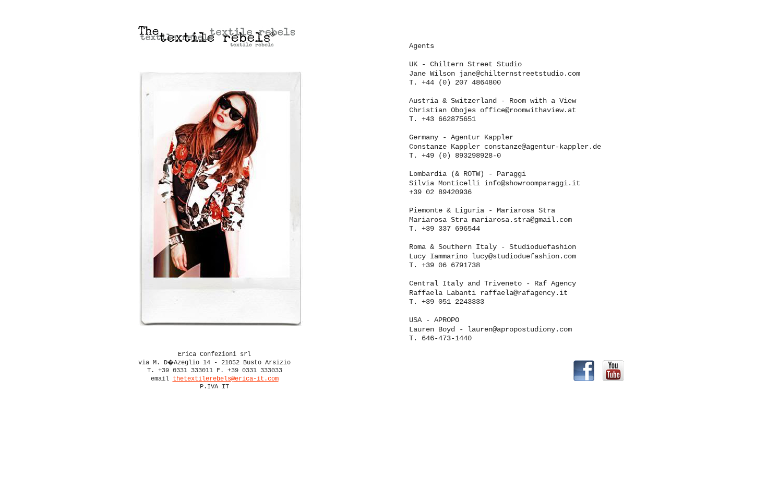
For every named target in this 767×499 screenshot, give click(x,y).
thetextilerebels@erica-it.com (226, 379)
